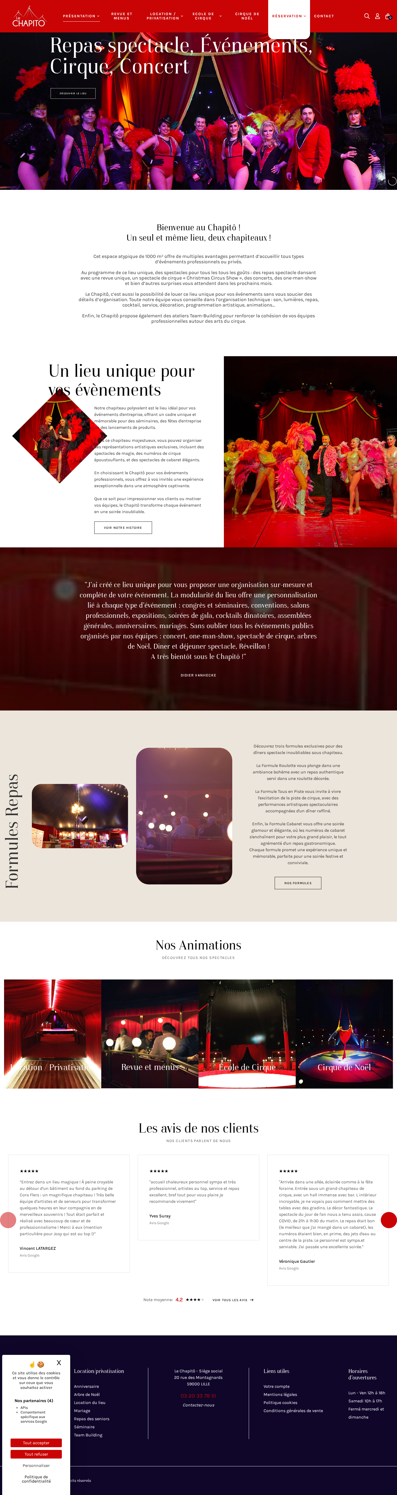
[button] (123, 527)
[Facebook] (186, 1417)
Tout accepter (36, 1442)
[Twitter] (198, 1417)
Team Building (88, 1434)
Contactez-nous (198, 1405)
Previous (8, 1220)
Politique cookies (280, 1402)
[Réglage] (377, 16)
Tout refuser (36, 1454)
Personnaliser (36, 1465)
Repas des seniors (91, 1418)
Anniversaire (86, 1386)
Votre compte (277, 1386)
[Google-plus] (210, 1417)
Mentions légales (280, 1394)
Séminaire (84, 1426)
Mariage (82, 1410)
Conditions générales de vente (293, 1410)
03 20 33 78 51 (198, 1396)
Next (389, 1220)
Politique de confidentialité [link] (36, 1479)
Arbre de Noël (87, 1394)
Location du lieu (90, 1402)
